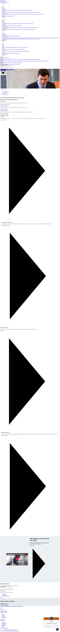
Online (3, 45)
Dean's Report (25, 10)
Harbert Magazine (17, 59)
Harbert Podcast (21, 59)
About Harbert (4, 9)
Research (3, 30)
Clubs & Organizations (25, 51)
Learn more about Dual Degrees (4, 113)
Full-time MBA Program (7, 69)
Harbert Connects (7, 53)
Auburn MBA (4, 24)
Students (2, 63)
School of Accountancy (5, 12)
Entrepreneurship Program (22, 29)
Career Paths (28, 23)
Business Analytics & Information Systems (15, 12)
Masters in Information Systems (17, 27)
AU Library (14, 53)
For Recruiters (6, 2)
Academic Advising (4, 47)
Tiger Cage (11, 51)
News (2, 6)
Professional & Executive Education (30, 29)
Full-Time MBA (4, 25)
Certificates (7, 29)
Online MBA (8, 25)
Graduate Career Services (24, 47)
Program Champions (23, 49)
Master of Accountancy (5, 27)
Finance (9, 12)
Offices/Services (10, 59)
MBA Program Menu (3, 71)
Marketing (23, 12)
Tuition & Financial (7, 23)
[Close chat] (57, 618)
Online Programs (21, 23)
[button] (51, 626)
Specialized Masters (4, 26)
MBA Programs (6, 92)
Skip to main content (3, 0)
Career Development (18, 47)
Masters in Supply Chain (24, 27)
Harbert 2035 (13, 10)
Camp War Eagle (4, 51)
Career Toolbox (13, 49)
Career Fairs (8, 51)
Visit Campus (2, 2)
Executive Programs (11, 29)
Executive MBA (12, 25)
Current (3, 43)
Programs (3, 615)
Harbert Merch (18, 53)
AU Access (11, 53)
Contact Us (3, 8)
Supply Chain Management (36, 12)
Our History (25, 59)
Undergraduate (4, 22)
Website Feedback (16, 630)
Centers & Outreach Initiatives (14, 62)
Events (3, 7)
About (3, 3)
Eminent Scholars (7, 62)
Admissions (3, 23)
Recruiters (3, 624)
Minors (18, 23)
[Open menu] (2, 56)
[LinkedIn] (6, 599)
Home (3, 89)
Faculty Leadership (2, 62)
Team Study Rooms (8, 49)
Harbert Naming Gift (30, 10)
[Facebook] (0, 599)
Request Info (3, 19)
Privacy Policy (2, 630)
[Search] (1, 56)
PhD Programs (4, 29)
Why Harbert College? (5, 10)
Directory (13, 59)
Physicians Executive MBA (17, 25)
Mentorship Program (13, 47)
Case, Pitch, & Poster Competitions (17, 51)
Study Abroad (25, 23)
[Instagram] (3, 599)
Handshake (3, 53)
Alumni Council (21, 10)
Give (8, 2)
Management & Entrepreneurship (28, 12)
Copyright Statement (9, 630)
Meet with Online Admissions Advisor (5, 104)
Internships (31, 23)
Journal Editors (20, 62)
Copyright (2, 629)
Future (3, 44)
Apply (3, 21)
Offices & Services (4, 13)
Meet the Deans (17, 10)
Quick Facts (9, 10)
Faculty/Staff (4, 623)
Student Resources (18, 49)
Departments (3, 11)
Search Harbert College (3, 65)
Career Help (4, 617)
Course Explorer (12, 23)
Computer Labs (4, 49)
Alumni (3, 626)
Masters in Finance (10, 27)
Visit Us (3, 20)
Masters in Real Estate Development (32, 27)
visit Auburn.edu (3, 1)
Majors (16, 23)
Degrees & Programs (6, 91)
